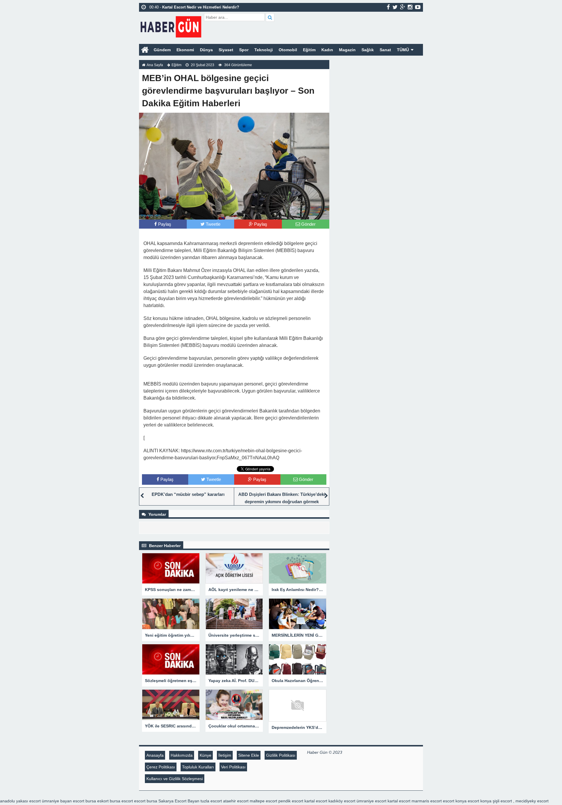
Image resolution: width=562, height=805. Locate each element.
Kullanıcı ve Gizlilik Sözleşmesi (174, 778)
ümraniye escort (371, 801)
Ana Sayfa (155, 65)
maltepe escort (263, 801)
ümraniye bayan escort (63, 801)
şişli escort (502, 801)
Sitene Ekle (248, 755)
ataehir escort (236, 801)
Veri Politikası (233, 767)
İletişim (224, 755)
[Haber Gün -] (171, 25)
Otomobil (288, 49)
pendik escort (290, 801)
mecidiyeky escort (532, 801)
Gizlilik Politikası (280, 755)
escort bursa (145, 801)
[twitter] (395, 7)
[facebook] (388, 7)
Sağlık (367, 49)
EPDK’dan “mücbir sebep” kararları (188, 494)
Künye (205, 755)
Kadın (327, 49)
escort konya (455, 801)
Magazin (347, 49)
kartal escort (315, 801)
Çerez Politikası (160, 767)
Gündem (162, 49)
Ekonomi (185, 49)
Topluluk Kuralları (198, 767)
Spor (244, 49)
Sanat (385, 49)
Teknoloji (263, 49)
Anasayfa (155, 755)
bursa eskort (97, 801)
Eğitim (309, 49)
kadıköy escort (341, 801)
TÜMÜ (403, 49)
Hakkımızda (182, 755)
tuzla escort (211, 801)
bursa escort (121, 801)
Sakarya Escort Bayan (178, 801)
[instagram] (410, 7)
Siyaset (226, 49)
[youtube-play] (418, 7)
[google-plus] (402, 7)
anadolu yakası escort (20, 801)
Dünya (206, 49)
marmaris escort (427, 801)
